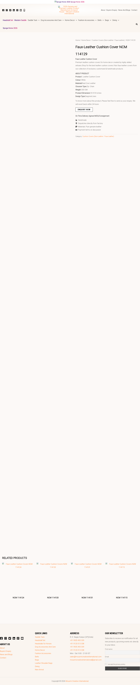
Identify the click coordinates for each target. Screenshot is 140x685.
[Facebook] (3, 10)
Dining (37, 666)
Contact (3, 658)
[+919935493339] (24, 10)
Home (77, 40)
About (2, 648)
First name (108, 649)
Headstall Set (40, 640)
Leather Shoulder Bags (43, 663)
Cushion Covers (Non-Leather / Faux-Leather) (108, 40)
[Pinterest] (17, 10)
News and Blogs (6, 654)
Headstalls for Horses (43, 644)
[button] (38, 20)
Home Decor (86, 40)
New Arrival (39, 670)
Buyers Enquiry (5, 651)
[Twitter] (10, 10)
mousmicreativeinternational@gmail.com (86, 660)
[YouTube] (21, 10)
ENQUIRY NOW (84, 110)
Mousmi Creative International (77, 681)
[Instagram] (7, 10)
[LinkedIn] (14, 10)
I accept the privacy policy (116, 664)
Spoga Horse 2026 (77, 2)
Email (107, 657)
